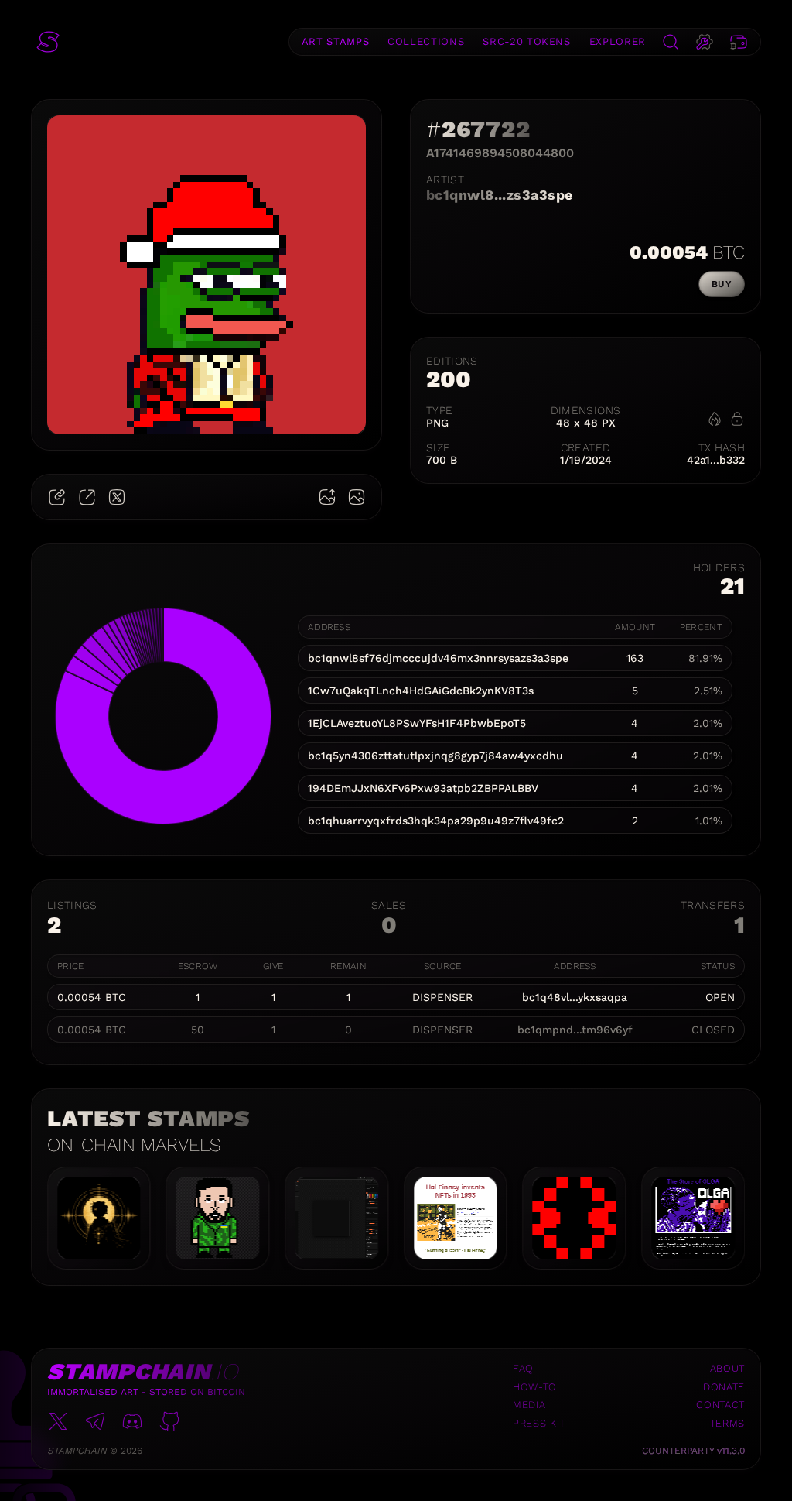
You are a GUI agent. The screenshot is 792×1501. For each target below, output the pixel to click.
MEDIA (529, 1404)
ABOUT (727, 1368)
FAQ (523, 1368)
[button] (48, 41)
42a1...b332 (716, 460)
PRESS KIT (539, 1423)
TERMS (727, 1423)
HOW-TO (535, 1387)
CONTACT (720, 1404)
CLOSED (713, 1029)
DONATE (724, 1387)
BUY (722, 284)
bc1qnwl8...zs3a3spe (499, 195)
